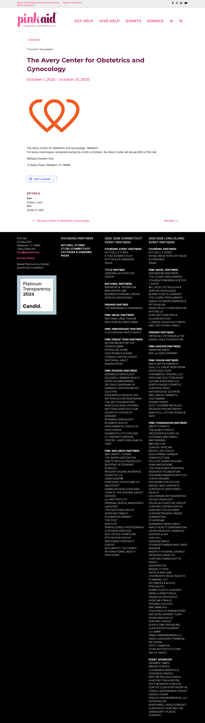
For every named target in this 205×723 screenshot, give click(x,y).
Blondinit (169, 220)
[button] (171, 20)
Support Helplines (72, 3)
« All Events (33, 39)
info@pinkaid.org (28, 252)
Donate (155, 21)
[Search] (181, 20)
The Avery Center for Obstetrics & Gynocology (62, 220)
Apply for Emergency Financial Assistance (38, 3)
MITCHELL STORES (73, 245)
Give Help (109, 21)
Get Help (83, 21)
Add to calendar (42, 178)
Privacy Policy (26, 258)
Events (133, 21)
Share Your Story (25, 5)
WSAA (65, 255)
